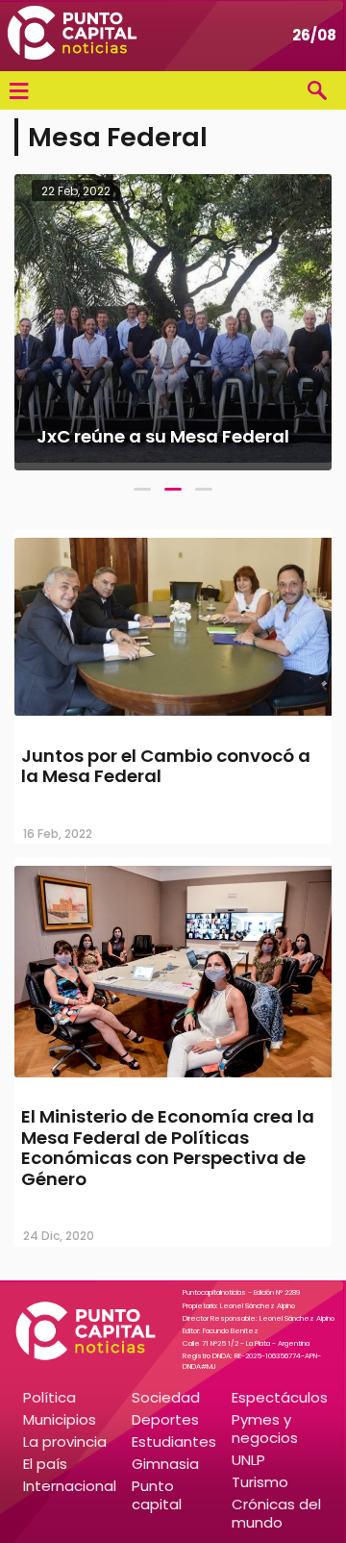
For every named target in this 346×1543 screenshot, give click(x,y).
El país (45, 1464)
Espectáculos (280, 1397)
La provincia (65, 1441)
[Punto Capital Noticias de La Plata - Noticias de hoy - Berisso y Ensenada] (72, 35)
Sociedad (166, 1397)
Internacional (69, 1486)
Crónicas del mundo (276, 1513)
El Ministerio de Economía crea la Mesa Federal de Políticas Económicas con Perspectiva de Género (167, 1147)
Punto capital (157, 1495)
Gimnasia (165, 1464)
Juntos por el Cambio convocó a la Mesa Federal (165, 766)
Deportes (165, 1419)
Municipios (59, 1419)
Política (49, 1397)
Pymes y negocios (265, 1428)
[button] (142, 489)
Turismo (260, 1482)
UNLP (248, 1460)
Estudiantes (174, 1441)
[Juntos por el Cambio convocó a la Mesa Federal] (173, 718)
